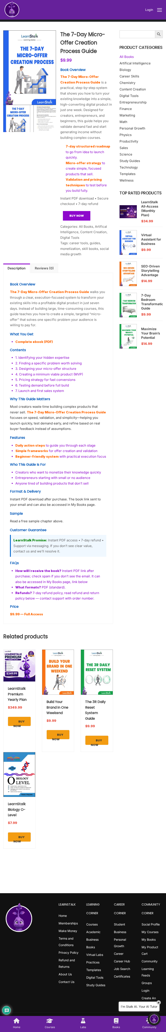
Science (126, 154)
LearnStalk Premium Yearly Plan (17, 694)
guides (95, 243)
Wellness (127, 180)
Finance (126, 109)
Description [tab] (17, 268)
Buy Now (76, 215)
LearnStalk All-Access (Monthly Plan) (149, 208)
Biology (125, 70)
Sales (124, 148)
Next (60, 67)
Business (92, 939)
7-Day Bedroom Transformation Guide (153, 301)
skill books (90, 249)
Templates (128, 174)
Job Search (122, 969)
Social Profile (151, 924)
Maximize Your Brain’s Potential (150, 333)
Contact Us (66, 982)
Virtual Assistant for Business (151, 239)
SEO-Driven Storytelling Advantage (150, 270)
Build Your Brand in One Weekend (57, 707)
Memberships (68, 923)
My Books (149, 939)
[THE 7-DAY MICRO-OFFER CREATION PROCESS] (29, 67)
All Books (86, 226)
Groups (147, 983)
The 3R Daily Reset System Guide (95, 710)
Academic (93, 932)
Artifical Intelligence (135, 63)
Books (90, 947)
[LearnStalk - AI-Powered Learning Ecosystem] (12, 9)
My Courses (150, 932)
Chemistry (127, 83)
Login (149, 9)
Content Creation (93, 232)
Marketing (127, 115)
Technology (129, 167)
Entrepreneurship (133, 102)
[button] (154, 1018)
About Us (65, 974)
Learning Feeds (148, 972)
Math (123, 122)
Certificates (122, 976)
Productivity (129, 141)
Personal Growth (132, 128)
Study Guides (130, 161)
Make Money (68, 931)
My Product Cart (150, 950)
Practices (92, 962)
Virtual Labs (94, 955)
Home (63, 915)
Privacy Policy (68, 952)
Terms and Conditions (66, 942)
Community (150, 961)
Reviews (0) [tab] (44, 268)
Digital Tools (69, 238)
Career (118, 953)
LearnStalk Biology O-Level (17, 809)
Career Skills (129, 76)
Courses (92, 924)
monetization (70, 249)
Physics (126, 135)
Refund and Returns (67, 963)
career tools (78, 243)
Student (119, 924)
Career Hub (122, 961)
